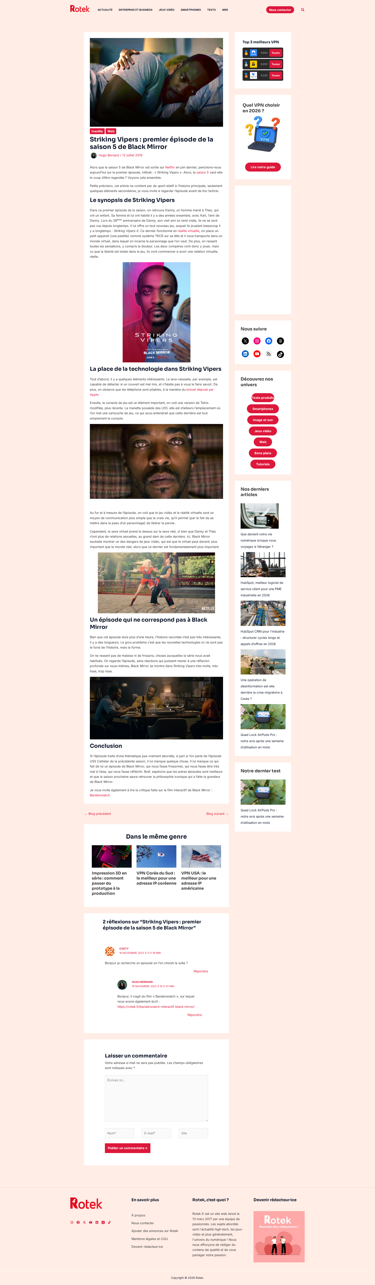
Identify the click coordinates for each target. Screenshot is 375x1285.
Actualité (105, 9)
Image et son (263, 420)
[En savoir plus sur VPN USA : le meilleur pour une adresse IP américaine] (201, 856)
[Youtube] (90, 1222)
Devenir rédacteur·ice (147, 1247)
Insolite (97, 131)
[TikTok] (280, 354)
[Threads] (280, 340)
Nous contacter (142, 1223)
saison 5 (202, 172)
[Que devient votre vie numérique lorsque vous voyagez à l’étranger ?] (260, 516)
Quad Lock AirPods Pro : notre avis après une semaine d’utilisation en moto (262, 741)
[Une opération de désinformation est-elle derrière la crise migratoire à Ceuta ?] (263, 661)
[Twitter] (84, 1222)
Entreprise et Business (136, 9)
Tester (276, 52)
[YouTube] (257, 353)
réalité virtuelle (188, 231)
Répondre (201, 971)
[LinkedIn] (245, 353)
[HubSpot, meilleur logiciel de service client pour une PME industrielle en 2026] (263, 564)
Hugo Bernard (142, 981)
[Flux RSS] (268, 353)
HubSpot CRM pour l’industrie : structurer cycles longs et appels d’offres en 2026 (262, 637)
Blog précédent (97, 814)
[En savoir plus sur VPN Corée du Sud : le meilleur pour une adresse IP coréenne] (156, 856)
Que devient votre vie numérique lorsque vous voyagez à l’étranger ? (258, 540)
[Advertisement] (263, 249)
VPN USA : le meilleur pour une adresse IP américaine (198, 881)
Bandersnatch (100, 795)
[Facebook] (268, 340)
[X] (245, 340)
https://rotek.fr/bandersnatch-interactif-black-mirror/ (156, 1007)
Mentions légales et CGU (149, 1239)
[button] (280, 9)
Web (225, 9)
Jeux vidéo (166, 9)
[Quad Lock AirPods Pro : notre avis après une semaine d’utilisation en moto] (263, 716)
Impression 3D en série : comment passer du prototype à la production (109, 883)
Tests (211, 9)
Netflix (170, 167)
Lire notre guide (263, 167)
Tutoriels (263, 464)
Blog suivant (217, 814)
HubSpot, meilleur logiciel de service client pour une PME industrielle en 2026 (262, 589)
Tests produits (263, 398)
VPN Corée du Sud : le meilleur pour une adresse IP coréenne (156, 878)
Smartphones (191, 9)
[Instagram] (257, 340)
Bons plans (262, 453)
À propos (138, 1215)
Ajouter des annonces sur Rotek (154, 1231)
